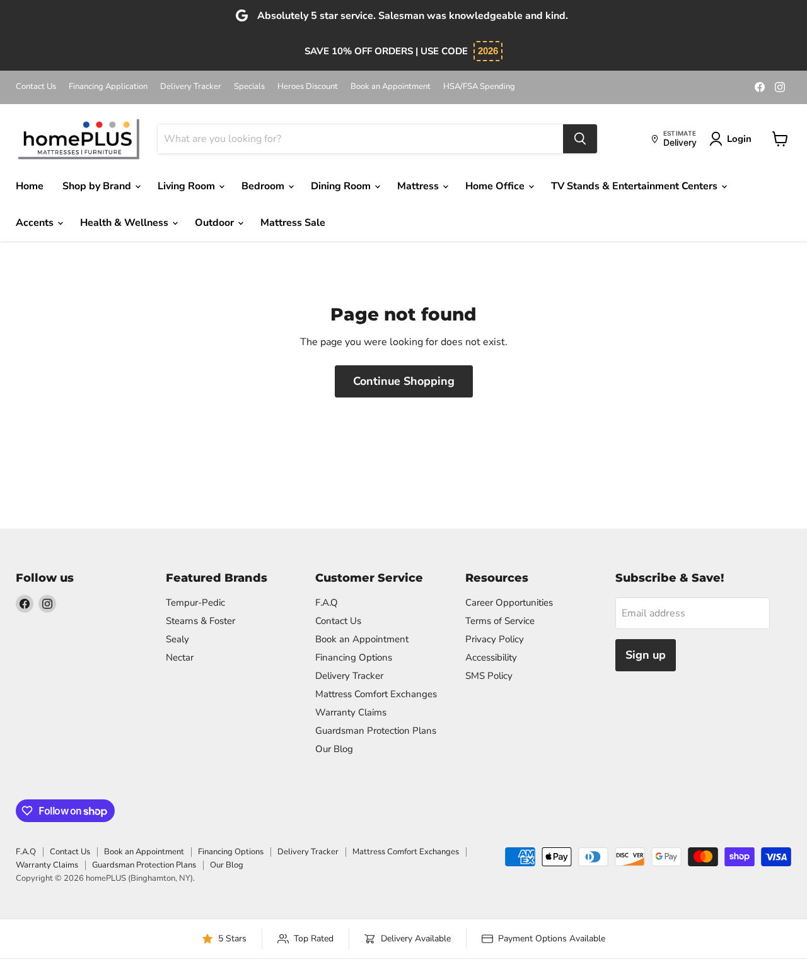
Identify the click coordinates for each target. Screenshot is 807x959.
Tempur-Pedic (195, 602)
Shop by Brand (98, 186)
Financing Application (108, 86)
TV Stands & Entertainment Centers (635, 186)
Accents (36, 223)
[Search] (580, 138)
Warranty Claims (350, 712)
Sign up (645, 654)
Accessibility (491, 657)
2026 (488, 50)
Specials (249, 86)
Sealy (177, 639)
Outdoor (215, 223)
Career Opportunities (509, 602)
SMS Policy (489, 675)
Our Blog (334, 749)
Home (30, 186)
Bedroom (264, 186)
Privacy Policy (494, 639)
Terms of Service (500, 621)
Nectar (180, 657)
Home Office (496, 186)
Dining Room (342, 186)
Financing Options (353, 657)
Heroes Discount (307, 86)
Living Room (188, 186)
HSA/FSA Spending (479, 86)
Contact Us (36, 86)
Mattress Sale (292, 223)
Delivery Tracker (190, 86)
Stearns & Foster (200, 621)
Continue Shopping (404, 381)
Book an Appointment (391, 86)
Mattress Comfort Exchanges (376, 694)
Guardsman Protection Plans (375, 730)
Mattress (419, 186)
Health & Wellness (125, 223)
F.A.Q (326, 602)
